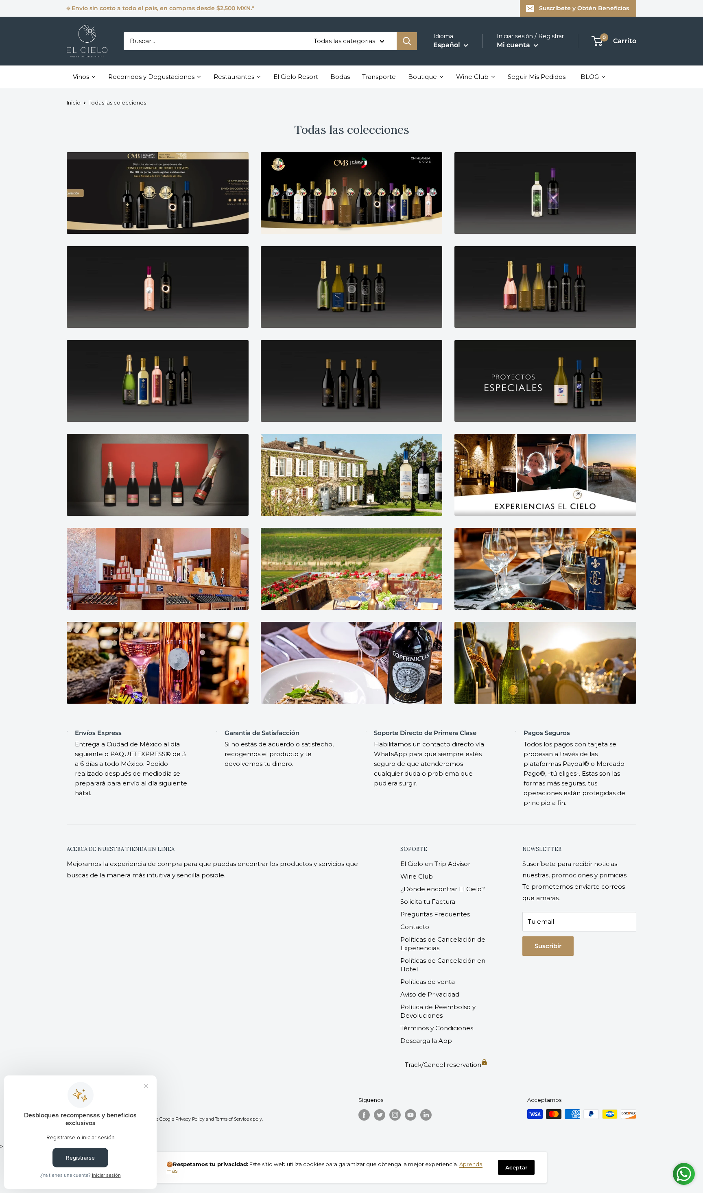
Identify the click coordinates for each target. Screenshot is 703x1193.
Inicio (74, 102)
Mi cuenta (514, 45)
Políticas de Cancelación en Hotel (442, 965)
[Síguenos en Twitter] (379, 1115)
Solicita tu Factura (427, 901)
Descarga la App (426, 1041)
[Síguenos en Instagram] (395, 1115)
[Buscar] (407, 41)
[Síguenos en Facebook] (364, 1115)
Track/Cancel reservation (443, 1065)
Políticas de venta (427, 982)
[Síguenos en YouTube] (410, 1115)
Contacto (414, 927)
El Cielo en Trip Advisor (435, 864)
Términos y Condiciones (436, 1028)
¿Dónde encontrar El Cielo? (442, 889)
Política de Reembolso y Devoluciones (438, 1011)
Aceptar (516, 1167)
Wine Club (416, 876)
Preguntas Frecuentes (435, 914)
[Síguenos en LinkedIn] (426, 1115)
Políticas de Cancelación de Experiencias (442, 944)
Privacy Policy (190, 1119)
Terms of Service (232, 1119)
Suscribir (548, 946)
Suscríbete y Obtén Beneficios (584, 8)
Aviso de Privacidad (429, 994)
